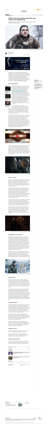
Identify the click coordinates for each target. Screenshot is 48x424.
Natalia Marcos (10, 52)
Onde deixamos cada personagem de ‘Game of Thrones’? (8, 99)
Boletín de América (8, 403)
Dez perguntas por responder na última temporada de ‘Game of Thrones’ (7, 92)
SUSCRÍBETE (38, 9)
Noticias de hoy (32, 422)
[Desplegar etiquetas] (29, 362)
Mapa (19, 422)
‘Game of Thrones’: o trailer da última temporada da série (7, 106)
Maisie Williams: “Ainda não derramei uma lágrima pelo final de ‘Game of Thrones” (21, 352)
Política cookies (14, 422)
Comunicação (16, 362)
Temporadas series (24, 362)
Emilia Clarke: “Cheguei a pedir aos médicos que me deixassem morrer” (21, 357)
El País (13, 358)
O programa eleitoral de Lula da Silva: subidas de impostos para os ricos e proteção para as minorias (38, 85)
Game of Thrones (20, 362)
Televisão (9, 362)
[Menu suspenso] (5, 11)
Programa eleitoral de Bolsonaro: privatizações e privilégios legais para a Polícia (38, 88)
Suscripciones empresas (26, 422)
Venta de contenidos (8, 422)
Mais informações (10, 365)
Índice (29, 422)
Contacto (6, 422)
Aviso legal (11, 422)
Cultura (7, 14)
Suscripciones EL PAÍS (22, 422)
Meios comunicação (13, 362)
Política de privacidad (17, 422)
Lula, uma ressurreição (38, 83)
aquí (22, 365)
